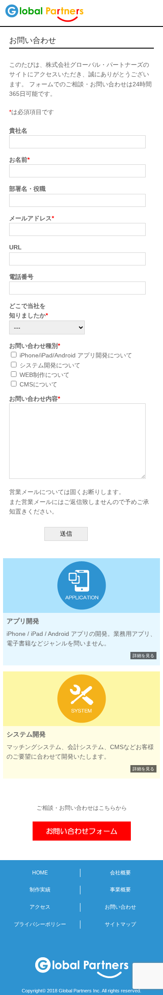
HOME (40, 873)
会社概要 (120, 873)
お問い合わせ (120, 907)
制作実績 (40, 890)
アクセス (40, 907)
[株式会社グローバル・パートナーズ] (57, 13)
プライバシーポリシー (40, 924)
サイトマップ (120, 924)
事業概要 (120, 890)
